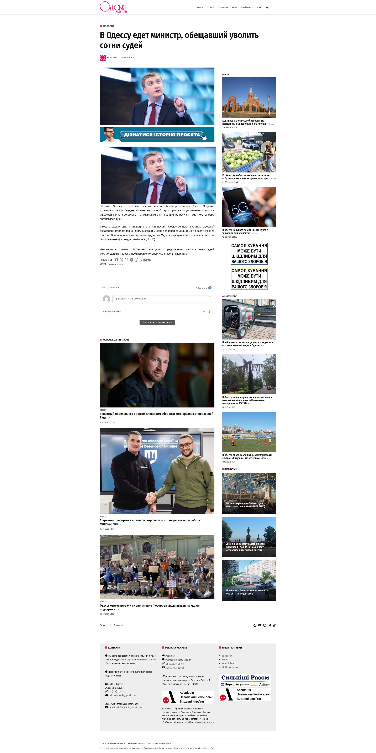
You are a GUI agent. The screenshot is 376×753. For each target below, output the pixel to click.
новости (120, 264)
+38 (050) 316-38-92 (174, 663)
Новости (200, 7)
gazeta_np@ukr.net (174, 668)
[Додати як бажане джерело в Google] (145, 260)
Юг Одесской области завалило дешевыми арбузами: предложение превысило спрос (246, 177)
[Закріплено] (273, 7)
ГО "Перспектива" (230, 667)
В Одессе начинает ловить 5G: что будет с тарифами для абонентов (245, 232)
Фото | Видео (246, 7)
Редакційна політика (136, 743)
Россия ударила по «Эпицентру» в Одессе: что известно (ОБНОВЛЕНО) (245, 505)
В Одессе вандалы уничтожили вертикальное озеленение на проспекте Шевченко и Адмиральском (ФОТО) (247, 400)
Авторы (118, 625)
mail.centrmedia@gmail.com (122, 695)
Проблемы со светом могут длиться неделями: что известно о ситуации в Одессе (247, 344)
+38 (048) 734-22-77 (117, 691)
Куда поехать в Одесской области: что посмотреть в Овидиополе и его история (244, 122)
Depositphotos (228, 663)
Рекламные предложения (178, 660)
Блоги (234, 7)
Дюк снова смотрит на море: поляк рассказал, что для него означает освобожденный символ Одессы (245, 547)
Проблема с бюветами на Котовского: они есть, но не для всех (247, 592)
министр (112, 264)
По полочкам (223, 7)
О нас (259, 7)
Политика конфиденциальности (112, 743)
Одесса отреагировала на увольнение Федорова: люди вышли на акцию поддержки (150, 607)
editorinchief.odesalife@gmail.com (125, 707)
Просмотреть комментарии (157, 322)
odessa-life (112, 57)
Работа (224, 659)
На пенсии (226, 655)
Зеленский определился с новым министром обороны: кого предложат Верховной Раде (156, 416)
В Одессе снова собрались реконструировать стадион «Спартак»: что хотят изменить (247, 457)
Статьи (209, 7)
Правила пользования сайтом (159, 743)
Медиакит (170, 655)
